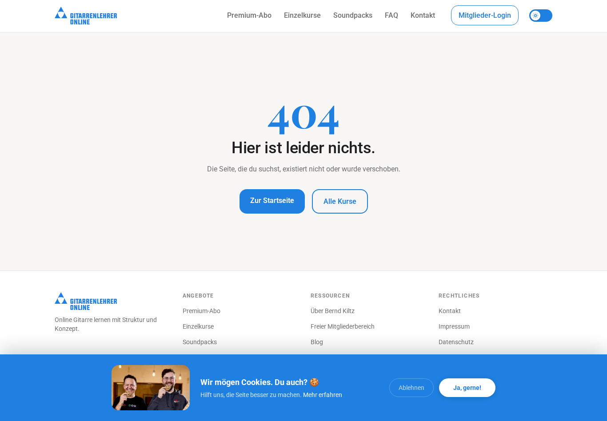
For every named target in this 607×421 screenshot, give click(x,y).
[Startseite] (86, 15)
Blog (317, 342)
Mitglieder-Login (485, 15)
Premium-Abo (249, 15)
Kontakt (423, 15)
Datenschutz (456, 342)
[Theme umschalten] (540, 15)
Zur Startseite (272, 200)
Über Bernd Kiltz (333, 310)
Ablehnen (411, 387)
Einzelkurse (302, 15)
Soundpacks (352, 15)
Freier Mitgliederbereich (343, 326)
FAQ (391, 15)
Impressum (454, 326)
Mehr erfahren (322, 394)
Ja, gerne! (467, 387)
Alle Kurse (339, 201)
